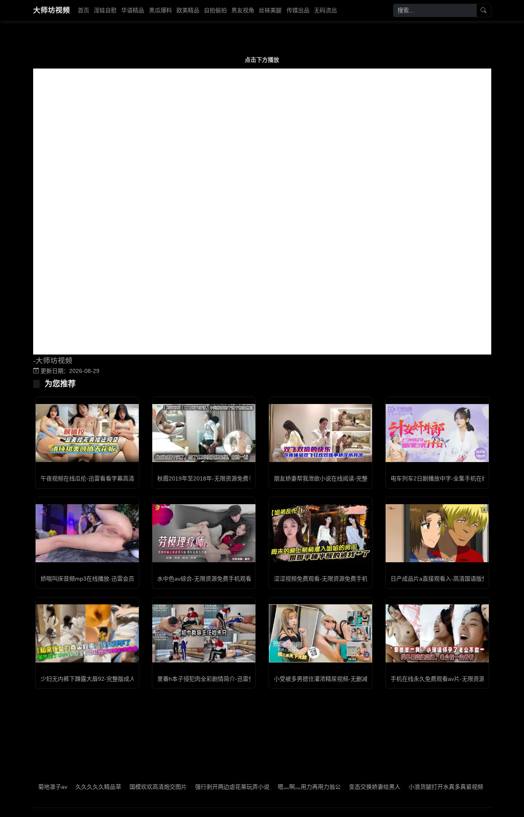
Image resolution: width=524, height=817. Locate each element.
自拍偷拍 (215, 10)
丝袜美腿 (270, 10)
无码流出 (325, 10)
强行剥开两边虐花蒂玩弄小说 (213, 786)
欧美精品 (187, 10)
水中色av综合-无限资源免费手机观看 (204, 578)
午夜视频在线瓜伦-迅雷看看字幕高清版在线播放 (102, 478)
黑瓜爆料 (160, 10)
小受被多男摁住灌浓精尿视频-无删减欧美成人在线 (338, 679)
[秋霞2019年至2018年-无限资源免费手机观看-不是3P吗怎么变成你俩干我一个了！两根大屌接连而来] (203, 433)
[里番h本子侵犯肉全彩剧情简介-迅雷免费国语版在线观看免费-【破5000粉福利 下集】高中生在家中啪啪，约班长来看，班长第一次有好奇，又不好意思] (203, 633)
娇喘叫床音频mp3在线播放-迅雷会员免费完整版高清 (107, 578)
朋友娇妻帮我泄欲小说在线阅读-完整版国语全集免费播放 (346, 478)
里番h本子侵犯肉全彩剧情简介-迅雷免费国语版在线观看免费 (234, 679)
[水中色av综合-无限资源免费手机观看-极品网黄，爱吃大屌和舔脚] (203, 533)
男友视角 (242, 10)
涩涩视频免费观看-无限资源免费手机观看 (326, 578)
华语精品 (132, 10)
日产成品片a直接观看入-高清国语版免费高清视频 (453, 578)
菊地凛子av (34, 786)
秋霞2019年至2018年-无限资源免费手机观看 (214, 478)
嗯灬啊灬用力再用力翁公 (290, 786)
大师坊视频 (51, 10)
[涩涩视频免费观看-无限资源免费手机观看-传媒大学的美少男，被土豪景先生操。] (320, 533)
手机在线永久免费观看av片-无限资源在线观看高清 (455, 679)
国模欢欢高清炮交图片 (139, 786)
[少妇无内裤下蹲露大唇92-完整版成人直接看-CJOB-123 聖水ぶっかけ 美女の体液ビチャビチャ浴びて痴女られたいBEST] (87, 633)
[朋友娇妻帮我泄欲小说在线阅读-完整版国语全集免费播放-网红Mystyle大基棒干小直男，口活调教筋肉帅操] (320, 433)
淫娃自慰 (105, 10)
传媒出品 (298, 10)
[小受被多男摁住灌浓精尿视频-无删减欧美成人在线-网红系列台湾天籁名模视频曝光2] (320, 633)
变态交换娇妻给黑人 (356, 786)
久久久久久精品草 (80, 786)
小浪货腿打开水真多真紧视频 (427, 786)
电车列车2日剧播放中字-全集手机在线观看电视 (450, 478)
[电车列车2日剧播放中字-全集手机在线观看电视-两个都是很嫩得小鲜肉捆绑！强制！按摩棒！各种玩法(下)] (437, 433)
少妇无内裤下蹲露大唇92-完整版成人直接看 (96, 679)
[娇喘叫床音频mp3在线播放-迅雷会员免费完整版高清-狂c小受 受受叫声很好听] (87, 533)
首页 (83, 10)
